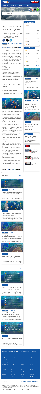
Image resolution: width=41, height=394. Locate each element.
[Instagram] (32, 9)
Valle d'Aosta (13, 354)
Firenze (31, 364)
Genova (22, 357)
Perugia (22, 367)
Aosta (31, 354)
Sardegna (13, 376)
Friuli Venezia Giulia (6, 364)
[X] (35, 9)
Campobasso (23, 371)
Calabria (13, 374)
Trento (21, 359)
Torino (21, 354)
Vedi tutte (21, 267)
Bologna (31, 362)
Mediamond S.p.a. (10, 388)
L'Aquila (31, 369)
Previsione (5, 43)
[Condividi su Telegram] (11, 41)
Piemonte (4, 354)
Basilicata (4, 374)
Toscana (12, 364)
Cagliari (31, 376)
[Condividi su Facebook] (3, 41)
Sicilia (3, 376)
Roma (31, 367)
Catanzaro (32, 374)
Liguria (3, 357)
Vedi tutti (21, 175)
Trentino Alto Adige (6, 359)
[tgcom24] (34, 2)
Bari (30, 371)
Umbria (3, 367)
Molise (3, 371)
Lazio (12, 367)
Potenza (22, 374)
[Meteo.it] (6, 2)
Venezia (31, 359)
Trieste (22, 362)
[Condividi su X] (7, 41)
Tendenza (5, 310)
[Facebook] (30, 9)
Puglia (12, 371)
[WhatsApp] (38, 9)
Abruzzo (12, 369)
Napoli (21, 369)
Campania (4, 369)
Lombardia (13, 357)
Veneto (12, 359)
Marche (12, 362)
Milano (31, 357)
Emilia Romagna (5, 362)
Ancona (22, 364)
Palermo (22, 376)
